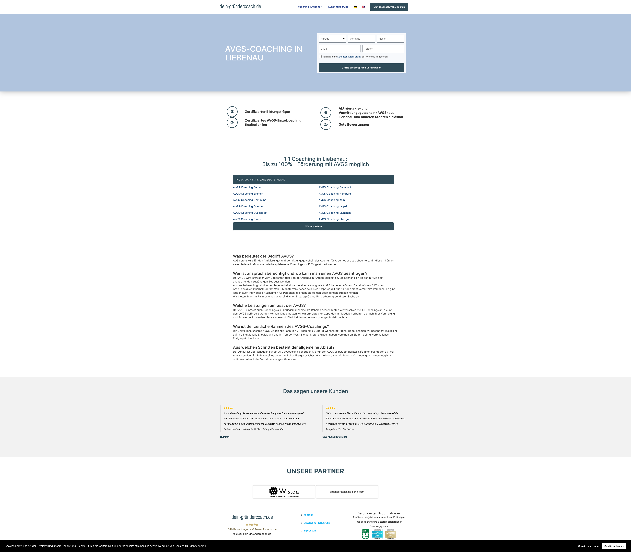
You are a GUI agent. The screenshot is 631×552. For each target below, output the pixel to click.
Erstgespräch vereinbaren (389, 6)
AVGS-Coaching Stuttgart (335, 219)
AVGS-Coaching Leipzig (334, 206)
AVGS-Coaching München (335, 212)
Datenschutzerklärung (349, 56)
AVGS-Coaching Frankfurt (335, 187)
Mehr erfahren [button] (198, 546)
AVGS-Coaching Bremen (248, 193)
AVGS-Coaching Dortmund (249, 200)
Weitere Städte (313, 226)
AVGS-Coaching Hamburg (335, 193)
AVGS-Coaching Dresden (248, 206)
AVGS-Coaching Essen (247, 219)
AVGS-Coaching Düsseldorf (250, 212)
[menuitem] (355, 7)
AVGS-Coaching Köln (332, 200)
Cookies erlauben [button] (614, 546)
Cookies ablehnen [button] (588, 546)
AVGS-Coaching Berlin (247, 187)
